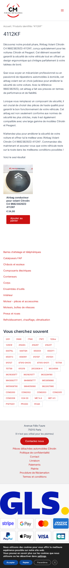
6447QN (23, 351)
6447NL (9, 351)
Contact (34, 456)
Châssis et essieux (14, 264)
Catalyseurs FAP (12, 258)
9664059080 (30, 386)
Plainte (34, 468)
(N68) (18, 339)
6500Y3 (9, 357)
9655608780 (12, 386)
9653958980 (48, 380)
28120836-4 (36, 368)
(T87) (41, 339)
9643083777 (12, 380)
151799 (9, 368)
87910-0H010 (25, 363)
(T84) (30, 339)
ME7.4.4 (38, 398)
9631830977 (11, 374)
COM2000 (10, 392)
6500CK (37, 351)
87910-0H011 (43, 363)
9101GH (49, 357)
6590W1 (23, 357)
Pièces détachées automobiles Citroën (34, 448)
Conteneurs (10, 276)
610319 (22, 368)
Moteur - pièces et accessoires (20, 301)
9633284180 (46, 374)
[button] (34, 441)
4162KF (35, 345)
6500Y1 (50, 351)
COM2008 (10, 398)
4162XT (48, 345)
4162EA (22, 345)
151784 (58, 363)
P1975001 (10, 404)
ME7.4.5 (51, 398)
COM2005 (57, 392)
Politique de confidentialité (34, 452)
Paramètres (42, 562)
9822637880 (48, 386)
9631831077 (29, 374)
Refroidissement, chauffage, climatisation (26, 319)
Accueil (7, 26)
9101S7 (9, 363)
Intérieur (8, 295)
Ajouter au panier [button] (16, 219)
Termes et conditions (35, 476)
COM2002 (26, 392)
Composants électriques (17, 270)
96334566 (53, 368)
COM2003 (41, 392)
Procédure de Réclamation (34, 472)
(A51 (8, 339)
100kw (53, 339)
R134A (37, 404)
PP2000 (24, 404)
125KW (9, 345)
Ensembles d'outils (14, 289)
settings (42, 556)
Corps (6, 282)
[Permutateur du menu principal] (62, 10)
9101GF (36, 357)
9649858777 (30, 380)
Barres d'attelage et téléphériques (22, 252)
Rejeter (26, 562)
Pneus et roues (11, 313)
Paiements (35, 464)
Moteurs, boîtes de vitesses (19, 307)
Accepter (11, 562)
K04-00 (24, 398)
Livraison (34, 460)
